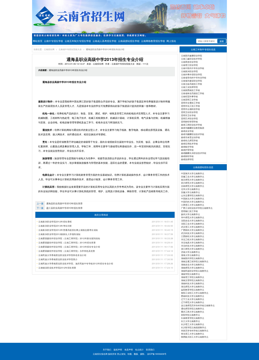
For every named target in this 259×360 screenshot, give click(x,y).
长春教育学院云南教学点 (192, 317)
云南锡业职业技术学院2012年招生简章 (57, 267)
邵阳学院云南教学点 (190, 314)
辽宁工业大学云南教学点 (192, 299)
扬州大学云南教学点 (190, 214)
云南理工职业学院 (189, 64)
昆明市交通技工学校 (190, 102)
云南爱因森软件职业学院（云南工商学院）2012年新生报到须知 (69, 238)
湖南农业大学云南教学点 (192, 264)
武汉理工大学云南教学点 (192, 226)
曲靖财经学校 (187, 156)
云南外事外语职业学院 (191, 74)
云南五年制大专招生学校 (78, 41)
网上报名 (171, 41)
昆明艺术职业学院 (189, 118)
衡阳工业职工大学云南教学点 (194, 292)
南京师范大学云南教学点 (192, 179)
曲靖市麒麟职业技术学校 (192, 134)
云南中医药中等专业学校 (192, 68)
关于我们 (107, 349)
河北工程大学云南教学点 (192, 239)
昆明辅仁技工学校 (189, 211)
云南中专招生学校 (53, 41)
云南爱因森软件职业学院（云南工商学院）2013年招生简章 (67, 242)
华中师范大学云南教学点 (192, 217)
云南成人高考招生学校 (104, 41)
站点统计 (139, 349)
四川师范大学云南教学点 (192, 182)
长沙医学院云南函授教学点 (193, 327)
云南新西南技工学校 (190, 90)
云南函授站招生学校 (129, 41)
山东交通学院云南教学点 (192, 195)
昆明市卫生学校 (188, 115)
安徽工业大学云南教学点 (192, 176)
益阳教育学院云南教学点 (192, 289)
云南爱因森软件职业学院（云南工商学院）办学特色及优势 (66, 250)
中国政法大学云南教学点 (192, 198)
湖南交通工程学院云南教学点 (194, 261)
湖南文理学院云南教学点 (192, 280)
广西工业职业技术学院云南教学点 (197, 207)
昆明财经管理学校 (189, 121)
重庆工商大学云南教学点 (192, 311)
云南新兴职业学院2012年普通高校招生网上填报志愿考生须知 (68, 229)
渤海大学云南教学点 (190, 255)
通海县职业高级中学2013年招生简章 (64, 203)
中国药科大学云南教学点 (192, 201)
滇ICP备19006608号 (156, 353)
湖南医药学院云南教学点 (192, 258)
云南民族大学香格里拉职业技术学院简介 (57, 259)
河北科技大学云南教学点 (192, 245)
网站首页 (37, 41)
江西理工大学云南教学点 (192, 204)
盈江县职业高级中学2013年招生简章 (64, 207)
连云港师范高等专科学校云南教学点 (198, 305)
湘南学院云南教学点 (190, 273)
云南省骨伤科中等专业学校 (193, 77)
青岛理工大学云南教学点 (192, 333)
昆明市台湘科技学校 (190, 108)
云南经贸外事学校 (189, 96)
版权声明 (118, 349)
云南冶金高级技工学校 (191, 83)
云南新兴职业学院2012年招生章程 (55, 221)
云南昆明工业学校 (189, 99)
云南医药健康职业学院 (191, 55)
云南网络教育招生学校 (153, 41)
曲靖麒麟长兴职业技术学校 (193, 152)
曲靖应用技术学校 (189, 143)
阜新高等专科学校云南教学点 (194, 330)
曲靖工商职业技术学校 (191, 124)
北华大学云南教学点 (190, 189)
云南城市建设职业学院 (191, 80)
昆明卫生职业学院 (189, 112)
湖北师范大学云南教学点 (192, 286)
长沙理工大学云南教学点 (192, 324)
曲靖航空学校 (187, 146)
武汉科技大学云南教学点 (192, 233)
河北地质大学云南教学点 (192, 242)
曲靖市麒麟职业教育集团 (192, 127)
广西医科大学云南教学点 (192, 229)
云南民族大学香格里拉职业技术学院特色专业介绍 (62, 255)
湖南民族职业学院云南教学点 (194, 270)
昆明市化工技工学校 (190, 105)
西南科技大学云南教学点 (192, 295)
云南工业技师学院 (189, 86)
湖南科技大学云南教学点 (192, 283)
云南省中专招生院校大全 (70, 49)
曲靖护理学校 (187, 149)
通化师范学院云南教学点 (192, 308)
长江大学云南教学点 (190, 321)
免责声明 (128, 349)
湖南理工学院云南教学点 (192, 277)
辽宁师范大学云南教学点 (192, 302)
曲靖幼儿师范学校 (189, 140)
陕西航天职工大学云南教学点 (194, 336)
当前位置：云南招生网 (43, 49)
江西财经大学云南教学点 (192, 236)
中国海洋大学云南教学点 (192, 173)
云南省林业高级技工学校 (192, 93)
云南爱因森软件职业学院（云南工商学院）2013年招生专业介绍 (69, 246)
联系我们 (150, 349)
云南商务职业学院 (189, 61)
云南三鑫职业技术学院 (191, 58)
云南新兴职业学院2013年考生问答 (55, 225)
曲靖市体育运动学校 (190, 137)
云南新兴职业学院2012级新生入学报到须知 (59, 234)
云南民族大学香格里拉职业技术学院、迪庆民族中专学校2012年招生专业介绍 (75, 263)
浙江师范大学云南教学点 (192, 248)
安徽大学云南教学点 (190, 192)
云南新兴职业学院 (189, 71)
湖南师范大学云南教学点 (192, 267)
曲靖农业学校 (187, 130)
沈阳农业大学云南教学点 (192, 220)
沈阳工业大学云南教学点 (192, 223)
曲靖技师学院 (187, 159)
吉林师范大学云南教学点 (192, 185)
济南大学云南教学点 (190, 251)
